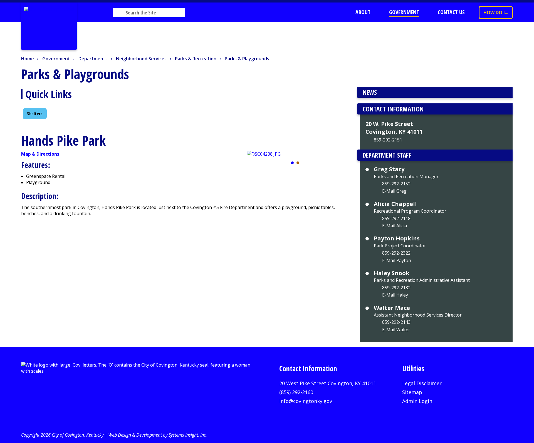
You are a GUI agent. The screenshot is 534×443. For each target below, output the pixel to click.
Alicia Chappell (395, 204)
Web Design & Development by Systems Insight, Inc (157, 435)
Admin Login (417, 401)
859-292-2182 (396, 288)
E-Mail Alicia (394, 226)
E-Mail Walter (396, 330)
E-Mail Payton (396, 260)
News (370, 92)
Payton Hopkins (397, 238)
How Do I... (495, 12)
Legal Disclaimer (422, 383)
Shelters (35, 114)
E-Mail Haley (395, 295)
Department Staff (387, 155)
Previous (253, 159)
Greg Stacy (389, 169)
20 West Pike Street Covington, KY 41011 (327, 383)
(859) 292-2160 (296, 392)
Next (337, 159)
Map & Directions (40, 154)
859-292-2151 (388, 140)
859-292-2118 (396, 218)
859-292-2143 (396, 322)
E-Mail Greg (394, 191)
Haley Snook (391, 273)
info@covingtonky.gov (305, 401)
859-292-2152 (396, 184)
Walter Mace (392, 308)
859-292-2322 (396, 253)
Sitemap (412, 392)
